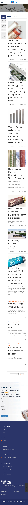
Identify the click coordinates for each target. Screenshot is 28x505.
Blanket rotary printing (7, 474)
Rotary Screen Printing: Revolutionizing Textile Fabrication (16, 173)
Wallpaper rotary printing (8, 471)
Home (4, 429)
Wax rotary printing (7, 469)
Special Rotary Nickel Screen (9, 449)
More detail (11, 59)
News (4, 17)
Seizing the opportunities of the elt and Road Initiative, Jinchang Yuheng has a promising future (17, 48)
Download (4, 33)
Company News (4, 26)
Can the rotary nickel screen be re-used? (15, 351)
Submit (4, 416)
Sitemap (18, 502)
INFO (4, 437)
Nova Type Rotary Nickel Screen (10, 454)
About (4, 432)
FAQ (3, 29)
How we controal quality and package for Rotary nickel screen (17, 213)
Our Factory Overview (13, 242)
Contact (4, 440)
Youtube (17, 491)
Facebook (4, 491)
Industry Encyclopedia (4, 21)
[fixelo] (14, 1)
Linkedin (4, 494)
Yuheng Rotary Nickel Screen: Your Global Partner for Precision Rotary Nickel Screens (15, 135)
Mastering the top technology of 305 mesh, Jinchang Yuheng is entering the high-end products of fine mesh (16, 91)
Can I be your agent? (14, 325)
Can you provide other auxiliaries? (16, 305)
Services (4, 434)
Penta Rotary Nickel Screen (8, 452)
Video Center (3, 37)
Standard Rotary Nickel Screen (9, 457)
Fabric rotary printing (7, 466)
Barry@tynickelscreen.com (10, 392)
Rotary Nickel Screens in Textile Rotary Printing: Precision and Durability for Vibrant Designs (16, 276)
